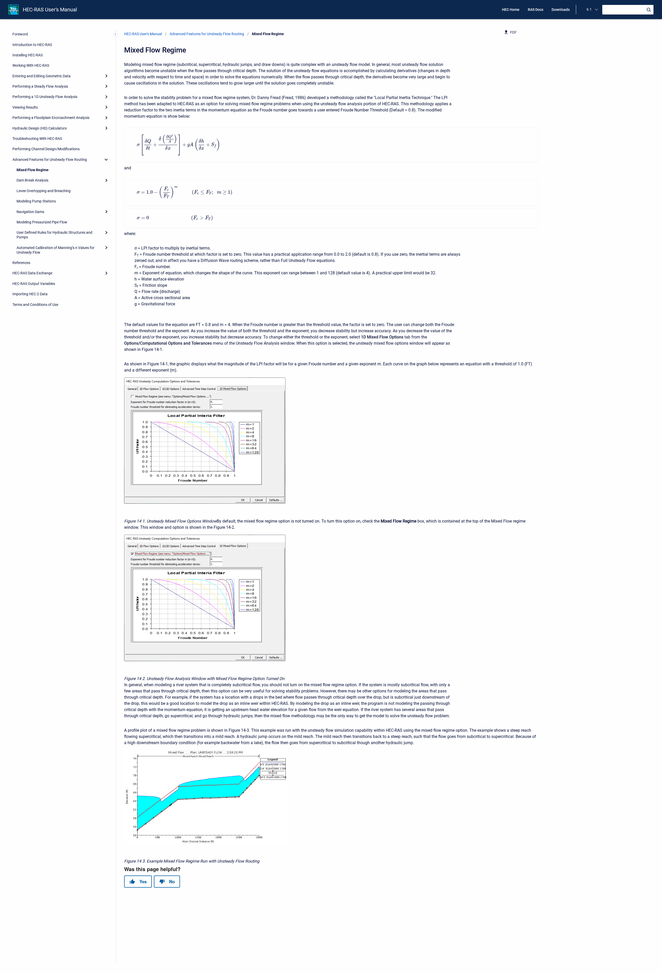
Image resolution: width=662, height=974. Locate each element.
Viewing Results (25, 107)
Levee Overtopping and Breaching (44, 191)
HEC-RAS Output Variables (33, 284)
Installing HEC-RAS (27, 55)
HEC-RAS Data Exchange (32, 273)
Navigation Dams (30, 212)
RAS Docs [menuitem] (535, 9)
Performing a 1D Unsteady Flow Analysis (44, 97)
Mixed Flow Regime (33, 170)
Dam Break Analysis (32, 180)
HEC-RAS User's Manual (50, 9)
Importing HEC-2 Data (30, 294)
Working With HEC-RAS (30, 65)
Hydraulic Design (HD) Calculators (39, 128)
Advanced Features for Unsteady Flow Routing (49, 159)
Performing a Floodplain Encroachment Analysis (50, 118)
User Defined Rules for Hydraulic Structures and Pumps (54, 234)
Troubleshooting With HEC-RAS (37, 139)
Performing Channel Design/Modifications (46, 149)
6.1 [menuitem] (589, 9)
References (21, 263)
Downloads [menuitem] (561, 9)
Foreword (20, 34)
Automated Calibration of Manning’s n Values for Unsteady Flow (55, 250)
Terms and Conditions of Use (35, 305)
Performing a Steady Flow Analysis (40, 86)
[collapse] (106, 159)
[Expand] (106, 76)
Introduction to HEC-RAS (32, 45)
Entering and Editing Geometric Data (41, 76)
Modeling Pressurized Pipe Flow (42, 222)
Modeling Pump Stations (36, 201)
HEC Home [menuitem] (511, 9)
